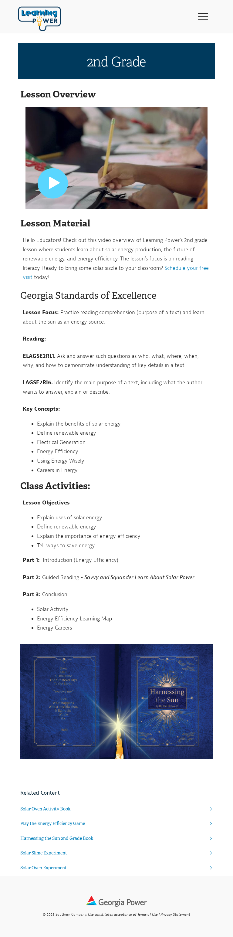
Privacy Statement (175, 914)
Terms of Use (147, 914)
